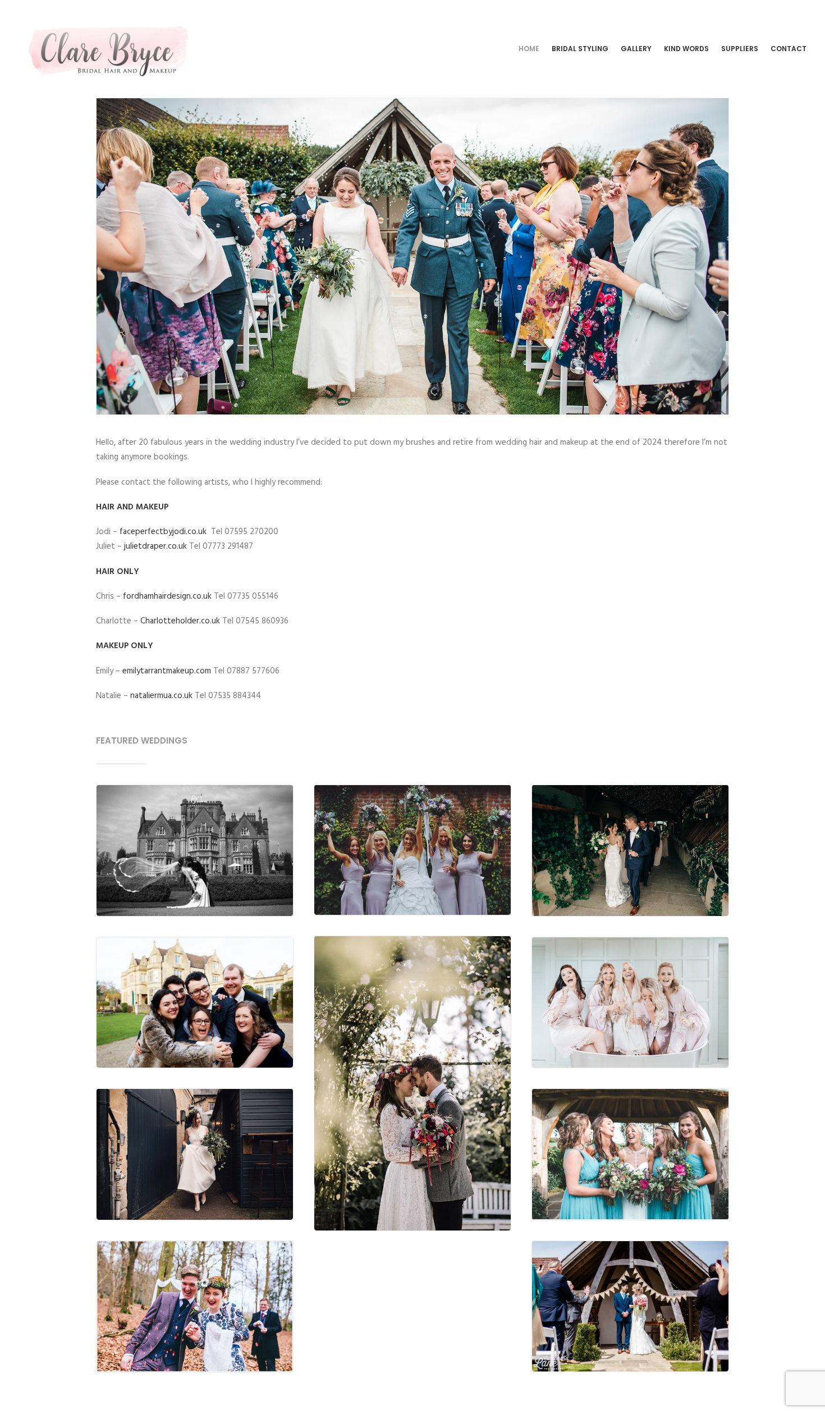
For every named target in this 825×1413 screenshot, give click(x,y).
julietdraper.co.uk (155, 546)
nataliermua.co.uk (161, 696)
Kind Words (686, 48)
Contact (788, 48)
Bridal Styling (580, 48)
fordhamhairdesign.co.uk (167, 596)
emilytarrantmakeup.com (166, 671)
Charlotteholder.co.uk (180, 621)
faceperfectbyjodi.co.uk (163, 532)
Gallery (636, 48)
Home (529, 48)
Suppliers (739, 48)
